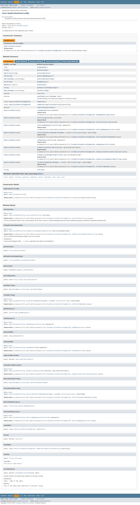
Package (10, 2)
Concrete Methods (53, 61)
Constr (19, 7)
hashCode (33, 177)
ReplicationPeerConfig (20, 25)
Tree (25, 2)
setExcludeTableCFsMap (45, 132)
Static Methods (21, 61)
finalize (18, 177)
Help (42, 2)
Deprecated (31, 2)
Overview (4, 2)
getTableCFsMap (42, 90)
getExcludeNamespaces (44, 76)
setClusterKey (42, 118)
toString (40, 169)
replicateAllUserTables (45, 107)
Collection (76, 132)
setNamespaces (42, 140)
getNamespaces (42, 82)
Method (25, 7)
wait (54, 177)
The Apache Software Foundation (24, 503)
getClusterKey (42, 70)
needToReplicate (43, 96)
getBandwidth (41, 67)
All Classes (41, 5)
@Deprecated (8, 192)
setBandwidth (41, 110)
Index (38, 2)
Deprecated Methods (70, 61)
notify (40, 177)
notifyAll (47, 177)
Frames (23, 5)
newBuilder (41, 101)
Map (5, 73)
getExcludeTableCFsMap (45, 79)
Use (21, 2)
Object (10, 27)
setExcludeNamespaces (44, 125)
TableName (10, 79)
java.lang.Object (7, 17)
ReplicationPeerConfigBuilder (20, 101)
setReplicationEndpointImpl (47, 155)
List (16, 79)
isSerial (40, 93)
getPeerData (41, 84)
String (6, 70)
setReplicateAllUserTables (46, 147)
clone (6, 177)
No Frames (30, 5)
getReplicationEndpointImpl (47, 87)
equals (11, 177)
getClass (26, 177)
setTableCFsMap (42, 162)
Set (5, 76)
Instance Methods (36, 61)
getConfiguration (43, 73)
